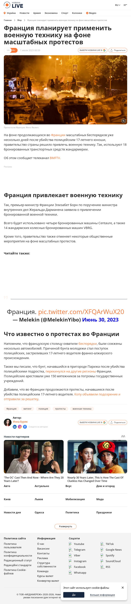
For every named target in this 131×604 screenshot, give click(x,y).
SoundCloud (113, 561)
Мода (100, 499)
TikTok (110, 544)
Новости (24, 13)
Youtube (79, 544)
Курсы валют (45, 576)
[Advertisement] (62, 176)
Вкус (69, 486)
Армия (37, 13)
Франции (58, 135)
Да (73, 595)
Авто (7, 486)
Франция (11, 408)
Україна (11, 12)
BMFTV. (55, 158)
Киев (7, 499)
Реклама (42, 558)
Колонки (77, 13)
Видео (92, 13)
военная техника (82, 408)
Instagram (80, 561)
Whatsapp (80, 572)
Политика (72, 512)
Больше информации (102, 594)
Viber (77, 555)
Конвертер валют (48, 581)
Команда (42, 571)
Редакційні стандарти (17, 565)
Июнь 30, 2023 (100, 319)
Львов (39, 499)
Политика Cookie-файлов (15, 571)
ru (116, 5)
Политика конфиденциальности (18, 553)
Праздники (104, 512)
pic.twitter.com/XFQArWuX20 (81, 311)
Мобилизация (75, 499)
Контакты (43, 553)
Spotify (110, 555)
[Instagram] (20, 427)
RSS (108, 567)
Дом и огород (105, 486)
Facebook (80, 567)
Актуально (42, 486)
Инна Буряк (20, 421)
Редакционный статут (18, 560)
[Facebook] (25, 427)
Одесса (39, 512)
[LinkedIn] (15, 427)
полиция (43, 408)
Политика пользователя (12, 545)
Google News (114, 549)
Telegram (79, 549)
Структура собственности (46, 564)
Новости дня (12, 512)
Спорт (64, 13)
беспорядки (87, 343)
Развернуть (65, 526)
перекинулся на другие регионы (71, 371)
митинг (27, 408)
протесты (60, 408)
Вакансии (43, 548)
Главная (8, 20)
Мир (19, 20)
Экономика (51, 13)
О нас (40, 544)
